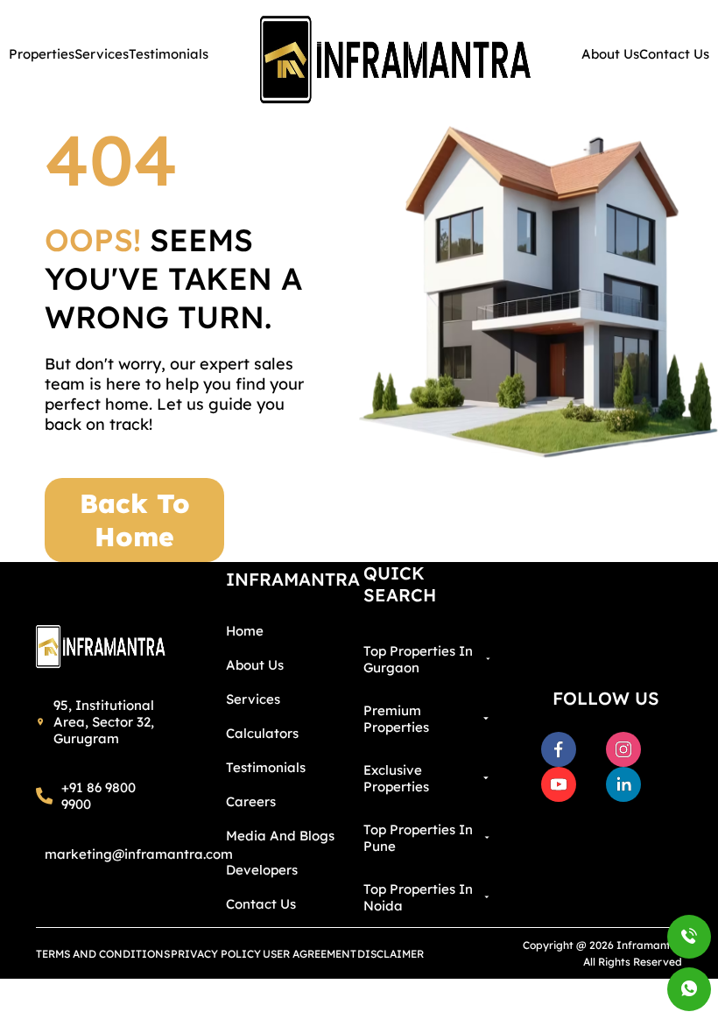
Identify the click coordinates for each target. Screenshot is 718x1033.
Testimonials (266, 767)
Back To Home (135, 520)
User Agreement (309, 953)
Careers (251, 801)
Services (253, 699)
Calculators (262, 733)
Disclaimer (390, 953)
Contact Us (261, 904)
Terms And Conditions (103, 953)
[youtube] (558, 784)
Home (245, 630)
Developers (262, 869)
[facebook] (558, 749)
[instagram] (623, 749)
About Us (255, 665)
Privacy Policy (216, 953)
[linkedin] (623, 784)
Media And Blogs (280, 835)
